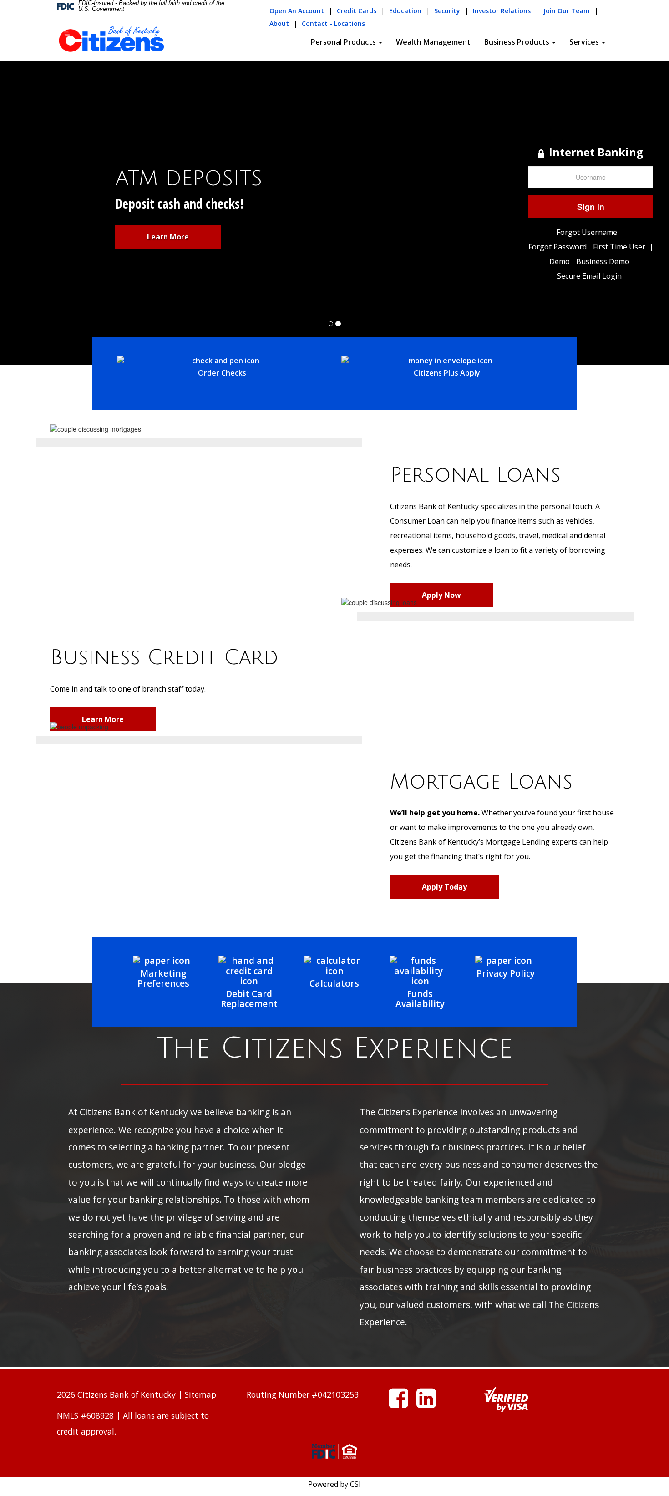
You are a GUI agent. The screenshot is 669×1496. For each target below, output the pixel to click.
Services (585, 42)
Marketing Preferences (163, 978)
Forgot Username (587, 232)
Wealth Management (433, 42)
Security (447, 10)
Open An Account (296, 10)
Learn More (168, 237)
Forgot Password (557, 247)
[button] (50, 182)
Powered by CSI (334, 1484)
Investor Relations (502, 10)
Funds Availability (420, 998)
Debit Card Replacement (249, 998)
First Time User (619, 247)
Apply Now (441, 595)
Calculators (334, 983)
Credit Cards (356, 10)
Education (405, 10)
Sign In (590, 206)
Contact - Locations (333, 23)
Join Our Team (566, 10)
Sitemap (200, 1394)
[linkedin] (426, 1403)
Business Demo (602, 261)
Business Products (517, 42)
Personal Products (344, 42)
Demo (559, 261)
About (279, 23)
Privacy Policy (505, 973)
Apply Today (444, 887)
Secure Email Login (589, 276)
